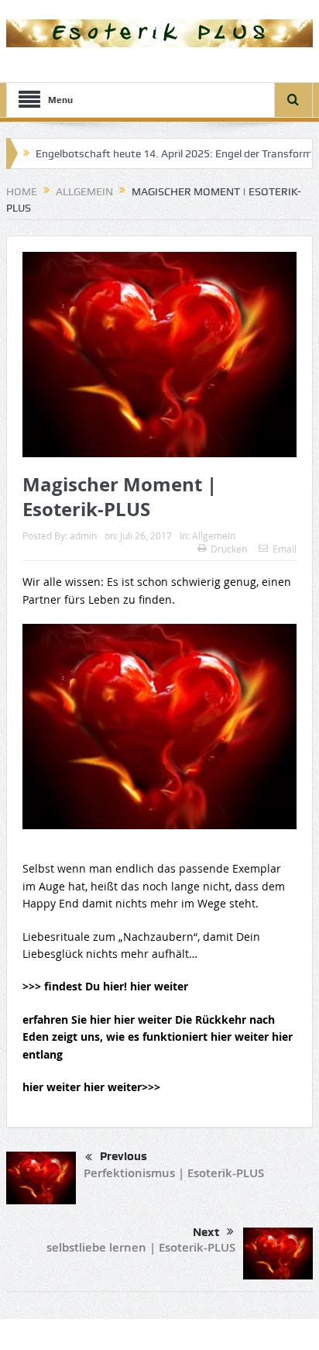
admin (83, 535)
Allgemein (213, 535)
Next (206, 1232)
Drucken (229, 548)
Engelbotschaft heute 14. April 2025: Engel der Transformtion (164, 153)
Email (285, 548)
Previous (123, 1156)
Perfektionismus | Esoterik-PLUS (174, 1173)
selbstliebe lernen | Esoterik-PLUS (140, 1247)
